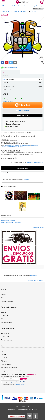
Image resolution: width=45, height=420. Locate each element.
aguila (11, 145)
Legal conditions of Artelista (17, 382)
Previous (35, 8)
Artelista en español (7, 301)
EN (17, 406)
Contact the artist (22, 115)
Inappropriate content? (38, 227)
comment (26, 179)
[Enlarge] (42, 63)
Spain (33, 11)
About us (3, 294)
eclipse (7, 145)
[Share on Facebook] (2, 62)
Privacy (18, 384)
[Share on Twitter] (11, 62)
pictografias (34, 145)
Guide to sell (5, 337)
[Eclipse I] (22, 38)
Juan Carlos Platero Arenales (14, 11)
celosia (28, 145)
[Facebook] (35, 416)
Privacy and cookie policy (9, 367)
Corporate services (6, 322)
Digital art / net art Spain (8, 220)
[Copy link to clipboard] (15, 62)
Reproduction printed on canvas (11, 72)
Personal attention (12, 127)
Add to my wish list (23, 110)
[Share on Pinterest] (6, 62)
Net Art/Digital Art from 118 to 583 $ (11, 222)
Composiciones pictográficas (31, 5)
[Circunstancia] (34, 196)
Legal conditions (6, 364)
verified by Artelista (12, 67)
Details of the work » (8, 101)
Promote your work (6, 340)
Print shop (4, 361)
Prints (3, 319)
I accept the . (14, 382)
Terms (22, 384)
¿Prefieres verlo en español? (36, 280)
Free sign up (5, 333)
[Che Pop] (8, 195)
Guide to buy (5, 315)
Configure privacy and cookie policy (12, 371)
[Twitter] (29, 416)
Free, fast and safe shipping (15, 121)
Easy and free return (13, 124)
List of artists (5, 358)
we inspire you (34, 275)
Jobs (2, 298)
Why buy (3, 312)
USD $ (29, 132)
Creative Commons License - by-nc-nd (12, 146)
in (28, 406)
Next (40, 8)
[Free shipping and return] (19, 247)
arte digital (16, 145)
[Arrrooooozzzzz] (22, 206)
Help (2, 351)
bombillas (23, 145)
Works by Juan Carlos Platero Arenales (12, 5)
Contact (3, 354)
